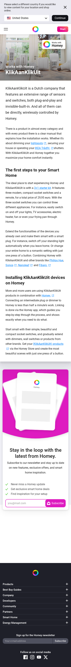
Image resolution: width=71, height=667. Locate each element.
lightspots (37, 143)
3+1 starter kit (42, 188)
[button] (26, 18)
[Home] (35, 29)
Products (8, 584)
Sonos (9, 265)
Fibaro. (43, 265)
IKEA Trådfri (42, 148)
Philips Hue (56, 260)
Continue (60, 18)
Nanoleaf (23, 265)
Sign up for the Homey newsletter (35, 635)
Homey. (46, 295)
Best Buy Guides (12, 589)
